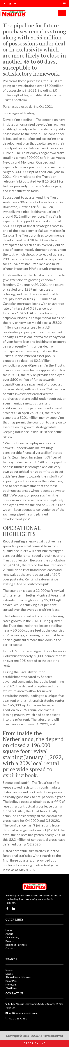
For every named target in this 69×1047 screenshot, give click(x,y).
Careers (10, 948)
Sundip (9, 969)
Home (9, 930)
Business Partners (16, 944)
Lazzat (9, 973)
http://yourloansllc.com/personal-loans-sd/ (34, 318)
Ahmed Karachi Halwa (18, 977)
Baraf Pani (11, 980)
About (9, 933)
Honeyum (11, 984)
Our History (12, 937)
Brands (10, 941)
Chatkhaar (11, 988)
